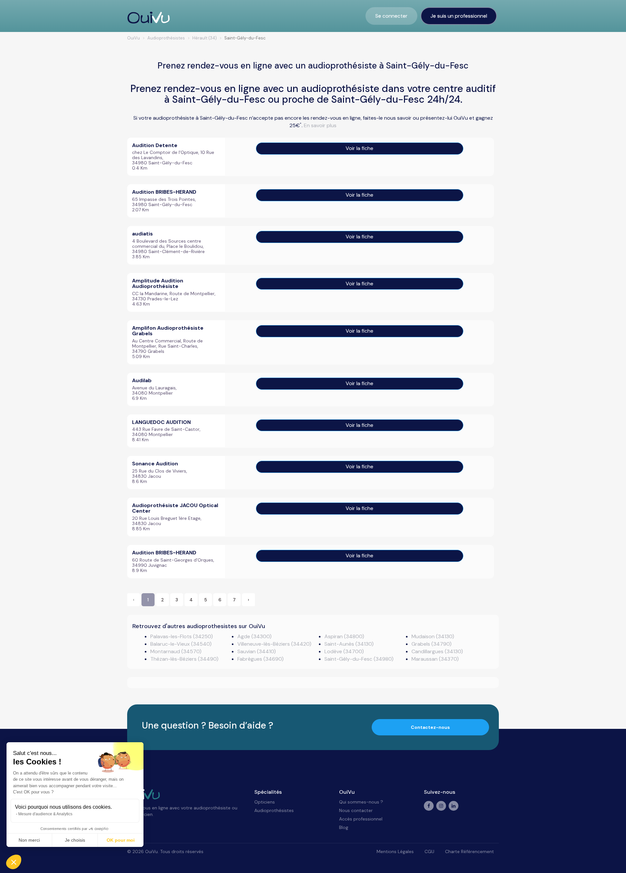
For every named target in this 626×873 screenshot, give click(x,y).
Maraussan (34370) (435, 658)
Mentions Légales (395, 851)
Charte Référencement (469, 851)
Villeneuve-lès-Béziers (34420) (274, 643)
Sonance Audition (155, 463)
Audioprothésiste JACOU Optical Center (175, 508)
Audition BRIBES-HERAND (164, 191)
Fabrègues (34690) (260, 658)
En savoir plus (320, 125)
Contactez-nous (430, 727)
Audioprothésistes (274, 810)
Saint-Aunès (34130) (349, 643)
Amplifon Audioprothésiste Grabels (167, 330)
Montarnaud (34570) (175, 651)
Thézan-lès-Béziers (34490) (184, 658)
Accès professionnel (360, 819)
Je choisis (75, 840)
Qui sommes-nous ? (361, 802)
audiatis (142, 233)
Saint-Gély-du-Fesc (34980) (359, 658)
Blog (343, 827)
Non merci (29, 840)
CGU (429, 851)
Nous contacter (356, 810)
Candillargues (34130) (437, 651)
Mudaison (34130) (432, 636)
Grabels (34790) (431, 643)
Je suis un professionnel (458, 15)
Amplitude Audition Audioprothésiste (157, 283)
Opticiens (264, 802)
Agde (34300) (254, 636)
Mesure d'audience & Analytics (45, 814)
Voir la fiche (359, 148)
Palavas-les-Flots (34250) (181, 636)
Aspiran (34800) (344, 636)
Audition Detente (154, 145)
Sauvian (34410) (256, 651)
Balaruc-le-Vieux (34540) (181, 643)
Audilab (142, 380)
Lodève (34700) (344, 651)
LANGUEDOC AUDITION (161, 422)
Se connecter (391, 15)
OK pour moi (121, 840)
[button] (14, 862)
